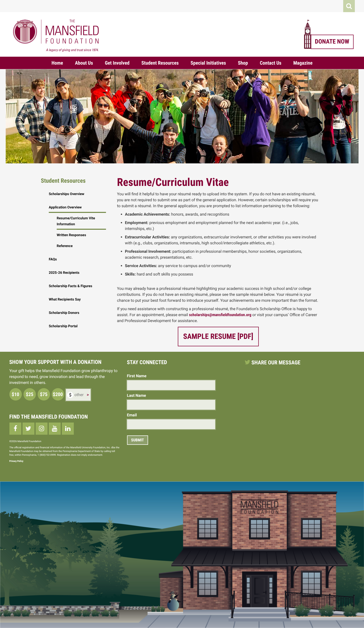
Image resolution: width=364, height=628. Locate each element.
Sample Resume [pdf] (218, 336)
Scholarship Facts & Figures (70, 286)
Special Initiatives (208, 63)
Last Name (136, 395)
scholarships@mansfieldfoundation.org (220, 314)
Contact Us (270, 63)
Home (57, 63)
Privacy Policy (16, 461)
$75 (43, 394)
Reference (65, 246)
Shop (243, 63)
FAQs (53, 259)
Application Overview (65, 207)
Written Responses (71, 235)
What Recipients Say (65, 299)
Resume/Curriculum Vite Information (76, 221)
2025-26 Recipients (64, 273)
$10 (15, 394)
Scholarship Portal (63, 326)
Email (132, 415)
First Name (137, 376)
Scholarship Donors (64, 313)
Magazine (302, 63)
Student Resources (160, 63)
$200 (58, 394)
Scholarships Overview (66, 194)
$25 (29, 394)
